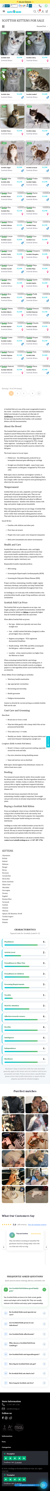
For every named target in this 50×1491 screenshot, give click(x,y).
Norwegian (6, 890)
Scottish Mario (31, 370)
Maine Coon (6, 884)
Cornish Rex (6, 876)
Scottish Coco (30, 240)
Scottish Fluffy (31, 297)
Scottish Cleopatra (32, 254)
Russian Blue (7, 899)
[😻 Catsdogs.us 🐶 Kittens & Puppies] (14, 11)
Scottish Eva (30, 211)
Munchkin (5, 887)
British (4, 858)
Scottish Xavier (31, 196)
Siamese (5, 908)
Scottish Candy (6, 254)
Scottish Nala (30, 355)
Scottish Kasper (31, 341)
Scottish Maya (30, 269)
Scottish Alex (5, 94)
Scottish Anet (5, 57)
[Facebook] (3, 1418)
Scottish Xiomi (6, 196)
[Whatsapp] (46, 6)
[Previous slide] (4, 1247)
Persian (5, 893)
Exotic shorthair (8, 882)
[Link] (4, 11)
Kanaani (5, 919)
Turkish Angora (7, 916)
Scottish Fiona (6, 131)
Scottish (5, 905)
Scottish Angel (6, 167)
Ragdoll (5, 896)
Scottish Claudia (31, 326)
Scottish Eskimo (6, 225)
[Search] (34, 11)
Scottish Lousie (6, 240)
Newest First (42, 26)
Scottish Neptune (6, 355)
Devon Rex (6, 879)
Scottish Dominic (32, 312)
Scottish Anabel (31, 94)
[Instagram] (6, 1418)
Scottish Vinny (31, 225)
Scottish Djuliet (6, 326)
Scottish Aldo (5, 182)
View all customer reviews (37, 1225)
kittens (25, 612)
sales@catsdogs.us (20, 840)
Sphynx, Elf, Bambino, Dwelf (12, 914)
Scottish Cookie (6, 341)
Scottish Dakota (6, 312)
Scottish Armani (31, 167)
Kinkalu (5, 922)
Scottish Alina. (31, 57)
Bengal (4, 867)
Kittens (7, 850)
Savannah (5, 902)
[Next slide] (46, 1247)
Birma (4, 870)
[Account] (42, 11)
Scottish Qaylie (31, 283)
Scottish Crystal (6, 269)
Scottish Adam (31, 131)
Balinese (5, 864)
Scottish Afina (5, 283)
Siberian (5, 911)
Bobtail (4, 861)
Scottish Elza (5, 211)
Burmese (5, 873)
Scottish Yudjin (31, 182)
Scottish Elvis (5, 297)
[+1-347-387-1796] (41, 6)
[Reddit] (10, 1418)
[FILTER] (48, 745)
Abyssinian (6, 855)
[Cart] (46, 12)
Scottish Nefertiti (6, 370)
